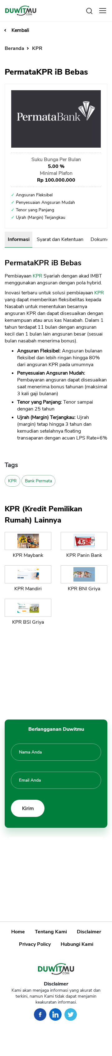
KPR (37, 48)
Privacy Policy (35, 944)
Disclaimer (89, 931)
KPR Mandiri (28, 588)
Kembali (20, 30)
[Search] (89, 10)
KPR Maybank (28, 555)
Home (18, 931)
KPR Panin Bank (84, 555)
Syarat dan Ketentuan (60, 239)
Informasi (19, 239)
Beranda (15, 48)
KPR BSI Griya (28, 622)
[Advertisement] (56, 671)
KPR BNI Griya (84, 588)
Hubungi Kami (77, 944)
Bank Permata (38, 481)
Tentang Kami (51, 931)
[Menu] (102, 10)
